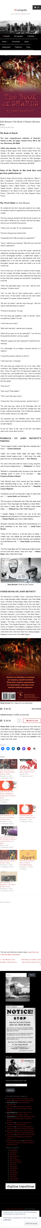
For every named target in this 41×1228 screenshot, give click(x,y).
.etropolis (20, 10)
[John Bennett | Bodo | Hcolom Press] (8, 855)
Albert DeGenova (14, 1156)
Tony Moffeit (13, 1170)
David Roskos (14, 1174)
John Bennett (13, 1152)
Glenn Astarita (11, 1130)
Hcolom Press (10, 127)
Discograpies (18, 36)
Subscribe (10, 1090)
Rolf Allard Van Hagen (16, 1162)
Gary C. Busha (14, 1180)
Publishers (18, 47)
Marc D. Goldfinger (15, 1160)
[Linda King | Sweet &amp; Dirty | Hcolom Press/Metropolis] (28, 855)
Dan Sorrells (10, 1122)
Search (32, 975)
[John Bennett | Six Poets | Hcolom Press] (28, 809)
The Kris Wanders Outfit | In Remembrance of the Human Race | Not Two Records (19, 1108)
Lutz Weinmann (14, 1178)
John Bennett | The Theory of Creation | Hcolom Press (7, 817)
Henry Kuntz (13, 1164)
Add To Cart (33, 721)
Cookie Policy (7, 1219)
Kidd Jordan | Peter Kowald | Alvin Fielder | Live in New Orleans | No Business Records (21, 1118)
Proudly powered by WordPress (15, 1209)
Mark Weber (13, 1176)
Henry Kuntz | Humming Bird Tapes (24, 1100)
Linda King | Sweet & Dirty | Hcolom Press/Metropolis (27, 863)
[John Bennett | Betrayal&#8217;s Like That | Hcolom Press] (8, 876)
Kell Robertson (14, 1172)
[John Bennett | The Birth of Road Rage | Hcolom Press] (8, 764)
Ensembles (16, 41)
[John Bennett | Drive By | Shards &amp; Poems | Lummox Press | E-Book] (8, 831)
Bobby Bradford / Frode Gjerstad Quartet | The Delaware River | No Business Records (21, 1142)
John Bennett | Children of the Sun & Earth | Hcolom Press (31, 961)
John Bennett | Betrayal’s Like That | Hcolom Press (8, 884)
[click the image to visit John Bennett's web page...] (20, 582)
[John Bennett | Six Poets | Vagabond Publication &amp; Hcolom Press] (8, 785)
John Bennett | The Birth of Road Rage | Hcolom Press (7, 772)
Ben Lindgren (13, 1166)
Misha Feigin (13, 1158)
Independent (6, 47)
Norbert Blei (13, 1154)
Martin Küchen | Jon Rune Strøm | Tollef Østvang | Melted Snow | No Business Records (21, 1136)
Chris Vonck (10, 1106)
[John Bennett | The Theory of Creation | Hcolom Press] (8, 809)
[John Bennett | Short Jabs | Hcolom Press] (28, 764)
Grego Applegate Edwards (14, 1140)
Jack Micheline (14, 1168)
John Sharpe (10, 1126)
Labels (26, 41)
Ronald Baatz (13, 1150)
